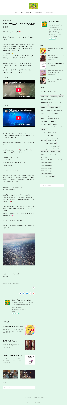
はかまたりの (52, 140)
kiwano (43, 99)
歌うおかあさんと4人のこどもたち (49, 132)
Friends (43, 113)
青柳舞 (53, 143)
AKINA (53, 121)
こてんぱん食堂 (52, 154)
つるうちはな (45, 138)
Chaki (43, 140)
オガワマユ (55, 149)
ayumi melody (45, 149)
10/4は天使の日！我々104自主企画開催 (13, 326)
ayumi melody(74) (16, 283)
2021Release (58, 110)
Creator (43, 118)
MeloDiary (44, 129)
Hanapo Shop (49, 12)
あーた (55, 138)
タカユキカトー (54, 105)
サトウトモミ (45, 146)
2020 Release (45, 116)
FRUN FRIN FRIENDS (54, 113)
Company (44, 107)
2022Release (45, 96)
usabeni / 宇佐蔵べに (46, 102)
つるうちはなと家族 (46, 94)
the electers (44, 105)
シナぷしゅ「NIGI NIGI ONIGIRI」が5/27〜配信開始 (16, 356)
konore (50, 99)
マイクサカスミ (55, 151)
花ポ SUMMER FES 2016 (47, 159)
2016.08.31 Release (46, 171)
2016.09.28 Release (46, 168)
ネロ (61, 96)
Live (43, 135)
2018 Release (45, 121)
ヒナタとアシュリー (46, 127)
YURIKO (55, 124)
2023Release (58, 94)
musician (60, 159)
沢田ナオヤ (58, 102)
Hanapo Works (38, 12)
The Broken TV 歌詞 (46, 91)
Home (16, 12)
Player (49, 110)
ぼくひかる (55, 146)
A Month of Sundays (53, 118)
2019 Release (55, 116)
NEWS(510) (10, 283)
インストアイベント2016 (47, 176)
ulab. (43, 154)
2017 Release (58, 127)
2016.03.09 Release (46, 173)
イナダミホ (44, 143)
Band (43, 110)
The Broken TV (45, 124)
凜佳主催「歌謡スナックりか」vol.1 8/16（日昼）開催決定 (18, 341)
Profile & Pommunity (26, 12)
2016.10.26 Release (46, 165)
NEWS (50, 135)
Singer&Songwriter (54, 107)
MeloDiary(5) (5, 283)
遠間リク (54, 96)
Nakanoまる (45, 151)
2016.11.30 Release (46, 162)
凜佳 (55, 91)
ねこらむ (44, 157)
